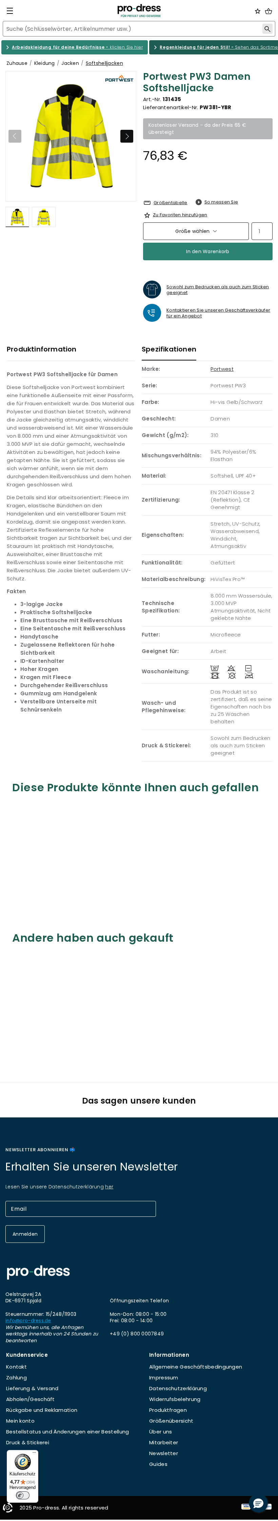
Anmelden (25, 1234)
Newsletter (163, 1453)
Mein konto (20, 1420)
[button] (258, 1503)
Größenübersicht (171, 1420)
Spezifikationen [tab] (169, 349)
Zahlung (16, 1377)
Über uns (160, 1431)
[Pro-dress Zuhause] (139, 10)
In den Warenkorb (207, 251)
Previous (15, 136)
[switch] (22, 1495)
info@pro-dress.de (28, 1321)
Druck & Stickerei (27, 1442)
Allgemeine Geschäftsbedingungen (195, 1366)
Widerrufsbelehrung (174, 1399)
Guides (158, 1464)
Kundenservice (27, 1354)
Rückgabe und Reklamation (41, 1410)
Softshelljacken (104, 63)
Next (127, 136)
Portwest (222, 368)
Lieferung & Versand (32, 1388)
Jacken (70, 63)
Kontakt (16, 1366)
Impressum (163, 1377)
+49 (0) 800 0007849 (137, 1333)
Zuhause (16, 63)
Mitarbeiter (163, 1442)
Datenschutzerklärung (178, 1388)
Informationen (169, 1354)
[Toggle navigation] (9, 10)
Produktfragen (168, 1410)
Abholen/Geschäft (30, 1399)
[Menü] (34, 1454)
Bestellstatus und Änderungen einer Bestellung (67, 1431)
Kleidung (44, 63)
